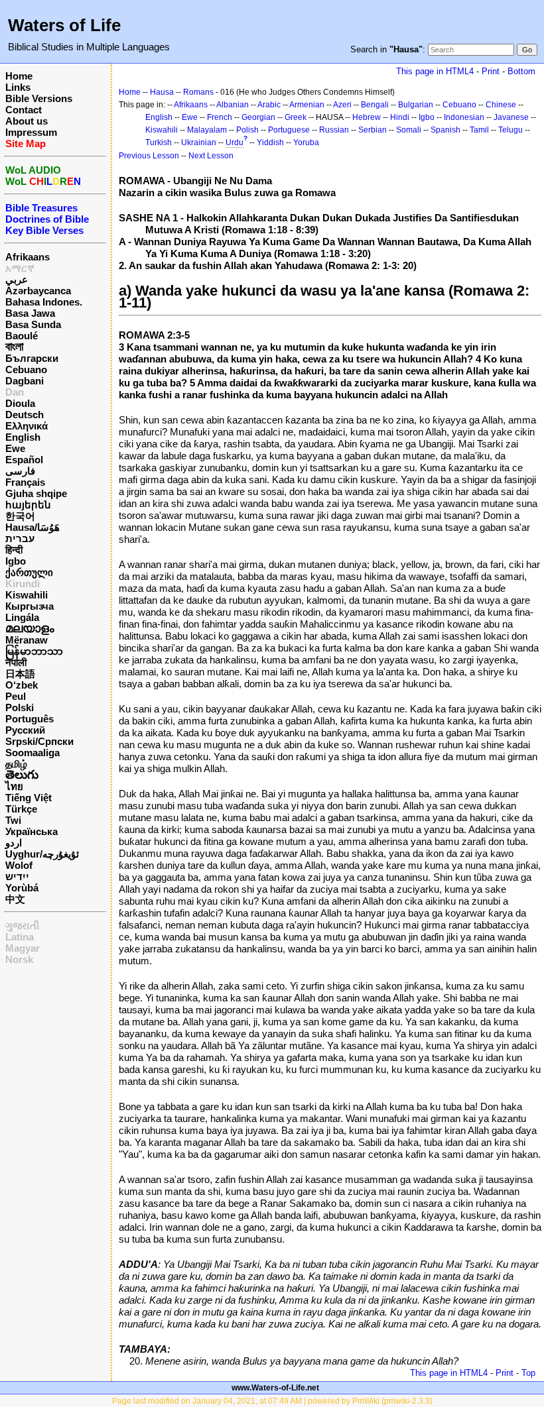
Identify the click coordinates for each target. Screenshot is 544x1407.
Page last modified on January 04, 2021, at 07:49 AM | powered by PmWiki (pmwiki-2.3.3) (272, 1401)
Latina (19, 936)
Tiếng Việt (28, 797)
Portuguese (289, 130)
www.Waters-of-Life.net (275, 1387)
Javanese (511, 117)
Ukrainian (198, 142)
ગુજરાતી (22, 925)
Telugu (510, 130)
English (22, 437)
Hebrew (366, 117)
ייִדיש (17, 876)
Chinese (501, 104)
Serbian (372, 130)
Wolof (19, 865)
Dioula (20, 403)
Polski (19, 707)
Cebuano (26, 369)
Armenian (306, 104)
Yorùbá (21, 887)
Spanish (445, 130)
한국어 (20, 516)
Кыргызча (29, 606)
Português (29, 718)
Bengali (375, 104)
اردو (13, 842)
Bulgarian (415, 104)
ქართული (29, 572)
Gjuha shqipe (36, 493)
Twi (13, 820)
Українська (31, 831)
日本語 (20, 673)
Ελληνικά (26, 425)
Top (528, 1373)
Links (18, 87)
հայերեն (28, 504)
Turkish (158, 142)
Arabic (269, 104)
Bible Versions (38, 98)
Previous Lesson (149, 155)
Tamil (479, 130)
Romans (198, 92)
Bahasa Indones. (43, 302)
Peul (15, 696)
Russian (334, 130)
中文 (15, 899)
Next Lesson (211, 155)
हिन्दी (14, 549)
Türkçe (21, 809)
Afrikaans (27, 256)
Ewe (15, 448)
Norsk (19, 959)
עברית (19, 538)
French (219, 117)
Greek (295, 117)
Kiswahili (26, 594)
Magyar (22, 948)
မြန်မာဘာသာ (34, 651)
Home (19, 76)
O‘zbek (21, 685)
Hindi (399, 117)
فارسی (20, 471)
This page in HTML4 (435, 71)
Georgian (258, 117)
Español (24, 459)
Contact (23, 109)
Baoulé (21, 335)
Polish (247, 130)
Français (25, 482)
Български (31, 358)
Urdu (234, 142)
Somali (408, 130)
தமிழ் (16, 763)
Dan (14, 392)
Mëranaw (26, 640)
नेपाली (16, 662)
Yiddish (270, 142)
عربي (16, 279)
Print (491, 71)
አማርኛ (19, 268)
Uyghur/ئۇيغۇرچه (42, 854)
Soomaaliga (32, 752)
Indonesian (464, 117)
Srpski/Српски (39, 741)
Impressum (31, 132)
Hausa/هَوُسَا (32, 527)
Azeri (342, 104)
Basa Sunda (33, 324)
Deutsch (24, 414)
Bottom (521, 71)
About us (26, 121)
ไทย (14, 786)
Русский (25, 730)
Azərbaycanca (38, 290)
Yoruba (306, 142)
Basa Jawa (30, 313)
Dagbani (24, 380)
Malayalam (207, 130)
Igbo (15, 561)
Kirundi (22, 583)
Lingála (22, 617)
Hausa (162, 92)
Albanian (232, 104)
